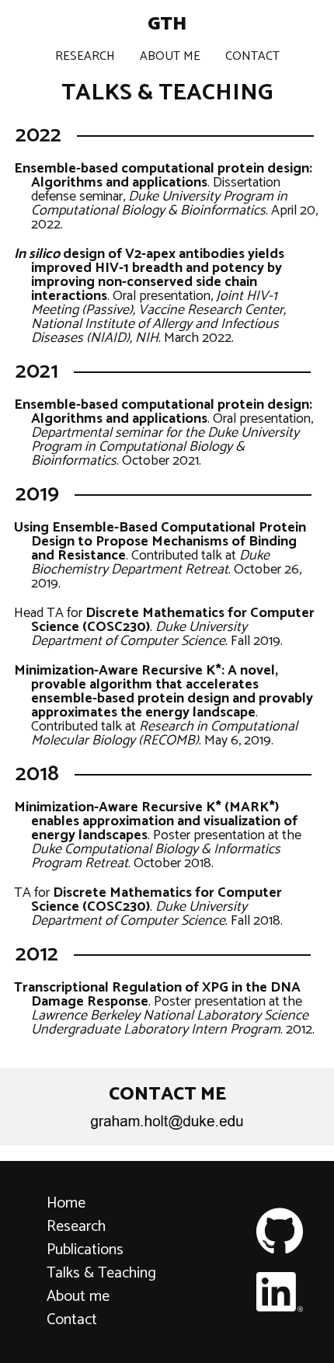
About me (78, 1296)
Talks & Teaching (101, 1273)
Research (85, 56)
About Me (170, 56)
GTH (167, 24)
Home (66, 1203)
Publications (85, 1250)
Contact (252, 56)
